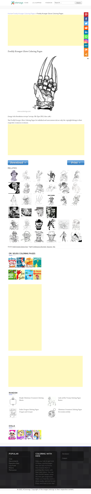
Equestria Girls (14, 463)
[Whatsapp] (86, 36)
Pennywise (13, 470)
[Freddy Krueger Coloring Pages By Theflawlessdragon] (51, 212)
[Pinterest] (86, 14)
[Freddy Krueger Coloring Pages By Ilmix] (14, 188)
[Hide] (88, 58)
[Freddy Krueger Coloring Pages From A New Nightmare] (14, 237)
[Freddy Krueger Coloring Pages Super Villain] (76, 237)
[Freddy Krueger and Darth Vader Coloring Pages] (51, 224)
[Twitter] (86, 23)
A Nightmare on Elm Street (39, 247)
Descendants (13, 461)
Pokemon (49, 3)
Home (10, 14)
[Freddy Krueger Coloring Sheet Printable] (26, 188)
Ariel (10, 459)
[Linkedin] (86, 32)
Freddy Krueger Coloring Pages (24, 14)
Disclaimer (65, 454)
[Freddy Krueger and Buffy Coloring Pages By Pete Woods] (26, 212)
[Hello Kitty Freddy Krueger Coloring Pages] (39, 224)
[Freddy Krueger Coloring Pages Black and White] (14, 200)
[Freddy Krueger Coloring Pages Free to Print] (51, 188)
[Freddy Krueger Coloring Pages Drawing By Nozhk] (51, 176)
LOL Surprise (36, 3)
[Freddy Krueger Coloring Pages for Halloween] (76, 224)
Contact (64, 458)
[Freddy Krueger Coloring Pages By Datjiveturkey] (64, 224)
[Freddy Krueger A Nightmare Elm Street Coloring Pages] (26, 176)
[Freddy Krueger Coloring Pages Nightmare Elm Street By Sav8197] (64, 212)
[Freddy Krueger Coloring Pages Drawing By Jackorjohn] (26, 200)
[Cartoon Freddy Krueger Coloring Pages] (64, 188)
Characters (49, 247)
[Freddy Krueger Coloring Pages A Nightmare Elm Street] (76, 200)
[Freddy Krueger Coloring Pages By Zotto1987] (64, 176)
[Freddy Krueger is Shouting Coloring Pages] (76, 176)
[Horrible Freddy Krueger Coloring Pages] (14, 224)
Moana (11, 468)
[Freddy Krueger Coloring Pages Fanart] (14, 212)
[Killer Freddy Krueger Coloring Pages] (26, 237)
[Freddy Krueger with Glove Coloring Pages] (26, 224)
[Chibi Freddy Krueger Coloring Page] (39, 188)
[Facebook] (86, 19)
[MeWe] (86, 45)
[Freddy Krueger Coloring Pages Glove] (39, 200)
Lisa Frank (12, 466)
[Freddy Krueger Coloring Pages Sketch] (76, 188)
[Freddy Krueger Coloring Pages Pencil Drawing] (14, 176)
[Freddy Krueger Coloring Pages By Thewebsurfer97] (39, 237)
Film (54, 247)
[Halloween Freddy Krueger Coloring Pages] (39, 212)
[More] (86, 54)
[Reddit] (86, 28)
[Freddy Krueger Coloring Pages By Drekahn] (64, 237)
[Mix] (86, 50)
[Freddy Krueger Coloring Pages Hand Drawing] (51, 200)
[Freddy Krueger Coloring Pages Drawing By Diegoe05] (39, 176)
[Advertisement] (46, 30)
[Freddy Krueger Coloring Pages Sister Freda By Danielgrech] (64, 200)
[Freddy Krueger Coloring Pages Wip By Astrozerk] (76, 212)
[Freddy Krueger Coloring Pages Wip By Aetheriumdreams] (51, 237)
